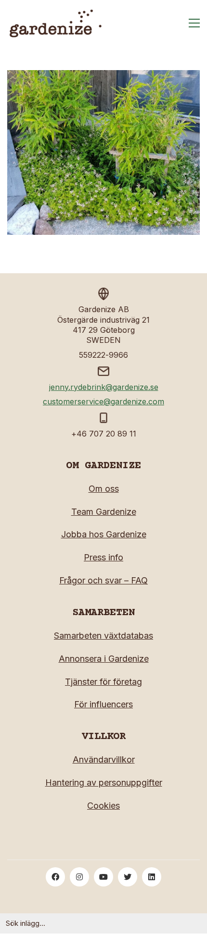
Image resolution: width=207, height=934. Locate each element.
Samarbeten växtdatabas (103, 636)
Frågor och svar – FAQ (103, 580)
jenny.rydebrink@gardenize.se (103, 387)
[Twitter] (127, 876)
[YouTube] (103, 876)
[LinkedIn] (151, 876)
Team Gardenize (103, 512)
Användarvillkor (104, 759)
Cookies (103, 806)
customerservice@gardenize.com (103, 401)
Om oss (104, 489)
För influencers (103, 704)
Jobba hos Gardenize (103, 534)
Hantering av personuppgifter (103, 782)
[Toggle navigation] (194, 23)
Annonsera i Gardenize (104, 659)
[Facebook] (55, 876)
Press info (103, 557)
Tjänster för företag (103, 682)
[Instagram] (79, 876)
